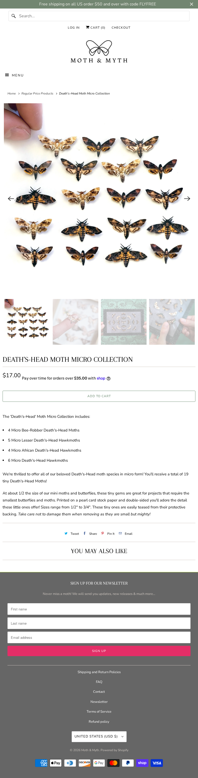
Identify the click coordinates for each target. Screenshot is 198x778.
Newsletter (99, 702)
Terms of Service (99, 711)
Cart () (97, 28)
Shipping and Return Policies (99, 672)
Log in (74, 28)
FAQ (99, 682)
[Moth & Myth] (99, 52)
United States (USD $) (97, 736)
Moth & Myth (90, 750)
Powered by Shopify (114, 750)
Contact (99, 691)
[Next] (187, 198)
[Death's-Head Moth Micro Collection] (99, 198)
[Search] (14, 16)
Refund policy (99, 721)
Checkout (121, 28)
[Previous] (10, 198)
